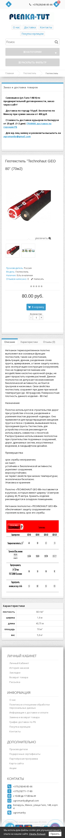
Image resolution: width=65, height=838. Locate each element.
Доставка (30, 27)
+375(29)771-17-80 (22, 791)
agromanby (19, 812)
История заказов (19, 667)
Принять (55, 834)
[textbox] (32, 42)
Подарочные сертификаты (24, 754)
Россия (28, 268)
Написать (39, 279)
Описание (9, 342)
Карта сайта (16, 763)
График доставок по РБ (22, 722)
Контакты (46, 27)
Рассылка (14, 682)
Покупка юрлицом (32, 33)
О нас (16, 27)
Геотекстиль (29, 73)
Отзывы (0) (49, 342)
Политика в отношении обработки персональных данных (29, 706)
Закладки (14, 672)
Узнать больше (37, 833)
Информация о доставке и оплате (28, 712)
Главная (9, 73)
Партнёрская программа (23, 758)
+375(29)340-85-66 (43, 4)
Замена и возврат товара (24, 717)
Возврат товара (18, 677)
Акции (12, 768)
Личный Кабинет (19, 663)
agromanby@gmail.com (17, 136)
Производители (18, 749)
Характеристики (29, 342)
